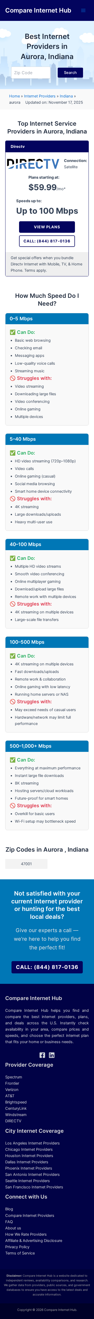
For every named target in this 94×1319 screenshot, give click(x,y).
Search (70, 72)
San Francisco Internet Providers (34, 1187)
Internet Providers (40, 96)
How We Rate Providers (26, 1234)
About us (13, 1228)
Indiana (67, 96)
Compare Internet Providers (29, 1215)
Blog (9, 1209)
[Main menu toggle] (83, 10)
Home (14, 96)
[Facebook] (42, 1055)
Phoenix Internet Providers (28, 1168)
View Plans (47, 227)
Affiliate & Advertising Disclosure (33, 1240)
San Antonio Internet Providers (32, 1174)
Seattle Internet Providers (27, 1180)
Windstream (16, 1114)
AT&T (9, 1096)
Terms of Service (20, 1253)
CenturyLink (16, 1108)
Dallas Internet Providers (26, 1162)
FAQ (9, 1221)
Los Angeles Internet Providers (32, 1143)
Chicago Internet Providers (29, 1149)
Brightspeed (16, 1102)
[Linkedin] (52, 1055)
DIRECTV (13, 1121)
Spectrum (13, 1077)
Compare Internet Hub (38, 10)
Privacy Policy (17, 1247)
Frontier (12, 1083)
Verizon (12, 1089)
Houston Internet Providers (29, 1155)
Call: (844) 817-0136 (47, 241)
